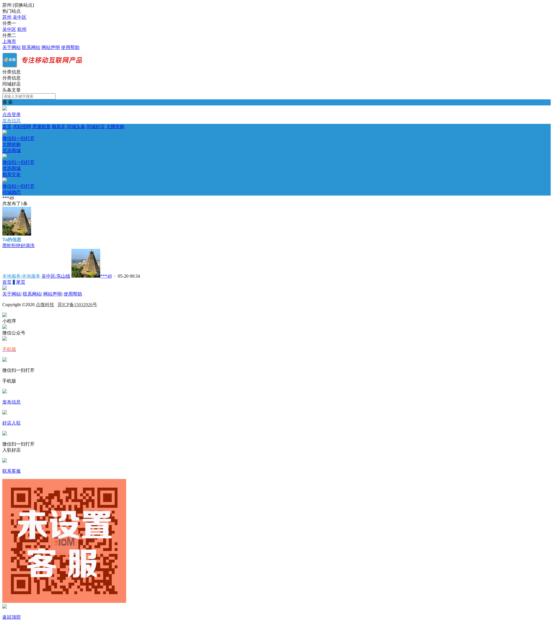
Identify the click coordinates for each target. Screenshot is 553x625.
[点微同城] (45, 66)
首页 (7, 126)
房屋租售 (41, 126)
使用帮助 (70, 47)
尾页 (20, 282)
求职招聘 (22, 126)
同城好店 (95, 126)
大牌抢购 (63, 135)
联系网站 (31, 47)
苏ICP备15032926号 (77, 304)
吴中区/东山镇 (55, 276)
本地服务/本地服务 (21, 276)
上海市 (9, 41)
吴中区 (19, 17)
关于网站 (11, 47)
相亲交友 (18, 183)
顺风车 (59, 126)
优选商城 (18, 159)
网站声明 (50, 47)
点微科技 (45, 304)
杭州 (21, 29)
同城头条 (76, 126)
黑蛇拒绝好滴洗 (18, 245)
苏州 (7, 17)
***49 (106, 276)
